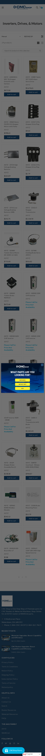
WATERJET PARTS (22, 384)
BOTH (22, 388)
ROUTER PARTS (22, 380)
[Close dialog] (42, 365)
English (29, 754)
